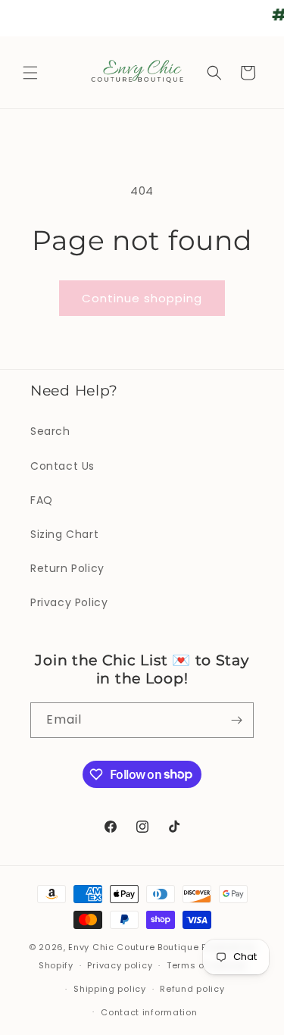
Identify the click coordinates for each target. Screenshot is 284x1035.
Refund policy (192, 989)
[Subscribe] (236, 720)
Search (50, 431)
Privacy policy (119, 965)
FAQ (41, 500)
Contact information (149, 1012)
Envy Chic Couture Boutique (133, 947)
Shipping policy (109, 989)
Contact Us (62, 466)
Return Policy (67, 568)
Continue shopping (142, 298)
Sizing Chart (64, 534)
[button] (30, 72)
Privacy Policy (69, 602)
